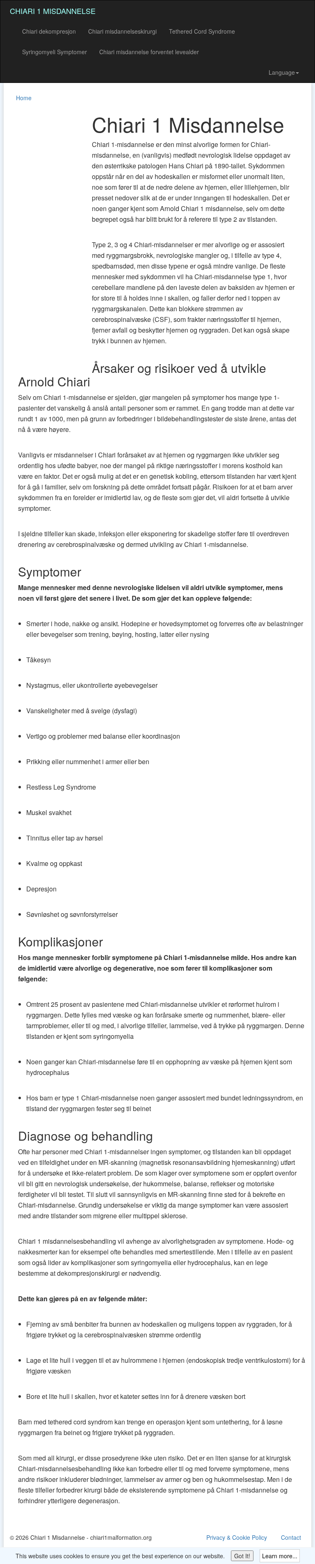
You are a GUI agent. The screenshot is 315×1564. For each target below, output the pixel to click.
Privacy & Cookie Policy (236, 1537)
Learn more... (279, 1556)
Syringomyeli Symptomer (54, 52)
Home (24, 98)
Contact (291, 1537)
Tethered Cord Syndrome (202, 31)
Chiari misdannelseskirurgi (122, 31)
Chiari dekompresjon (49, 31)
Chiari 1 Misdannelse (53, 10)
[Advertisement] (42, 236)
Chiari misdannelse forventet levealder (149, 52)
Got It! (242, 1556)
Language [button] (282, 72)
